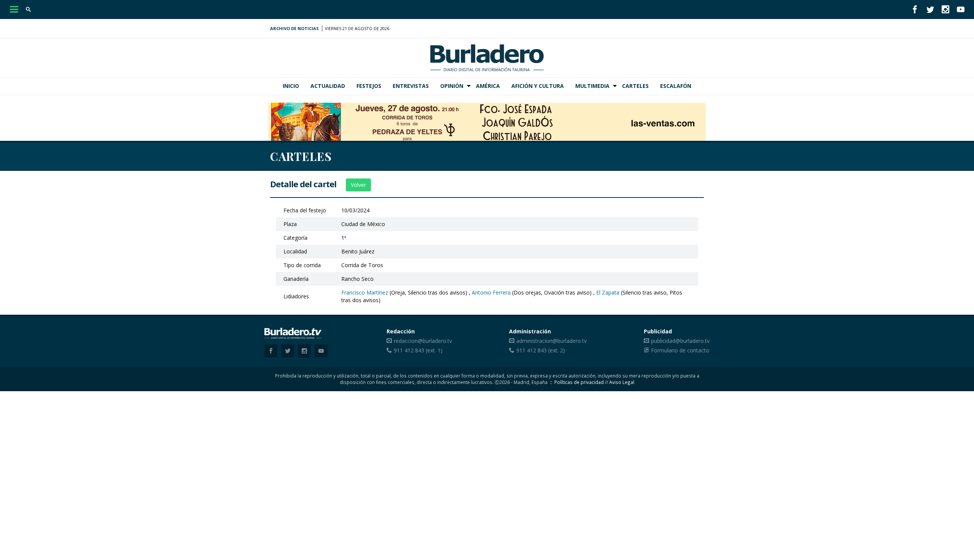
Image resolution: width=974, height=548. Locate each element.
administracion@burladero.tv (551, 340)
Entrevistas (411, 85)
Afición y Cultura (537, 85)
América (488, 85)
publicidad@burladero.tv (680, 340)
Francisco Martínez (364, 292)
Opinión (451, 85)
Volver (358, 184)
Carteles (635, 85)
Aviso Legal (621, 382)
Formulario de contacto (680, 350)
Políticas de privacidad (579, 382)
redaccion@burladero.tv (423, 340)
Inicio (291, 85)
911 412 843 (409, 350)
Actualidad (327, 85)
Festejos (368, 85)
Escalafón (675, 85)
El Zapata (607, 292)
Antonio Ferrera (491, 292)
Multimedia (592, 85)
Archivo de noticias (294, 28)
